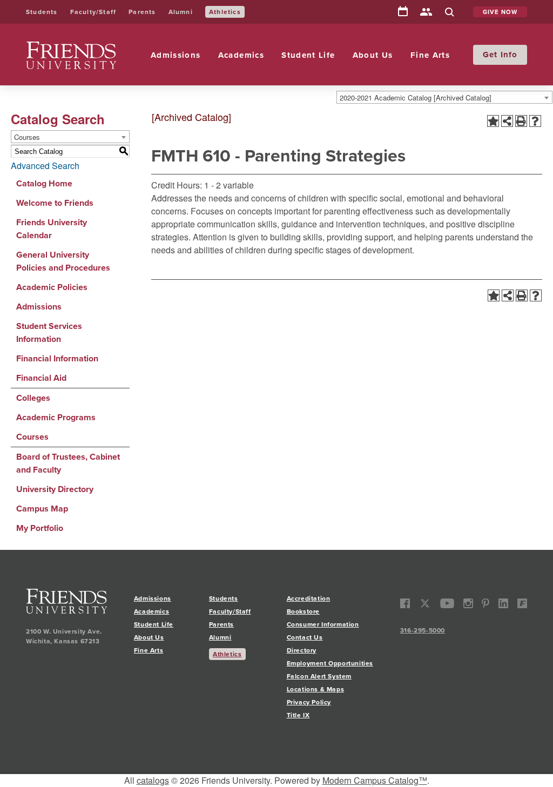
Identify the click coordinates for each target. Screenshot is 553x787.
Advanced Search (45, 165)
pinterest (486, 603)
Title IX (298, 715)
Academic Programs (56, 417)
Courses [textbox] (27, 137)
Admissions (176, 55)
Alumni (180, 12)
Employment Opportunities (330, 663)
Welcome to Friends (54, 203)
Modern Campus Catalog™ (374, 780)
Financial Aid (41, 378)
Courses (32, 437)
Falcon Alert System (319, 676)
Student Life (308, 55)
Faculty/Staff (93, 12)
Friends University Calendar (51, 228)
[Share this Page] (507, 121)
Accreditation (309, 598)
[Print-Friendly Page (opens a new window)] (521, 121)
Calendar (403, 12)
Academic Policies (51, 287)
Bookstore (303, 611)
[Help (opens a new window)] (535, 121)
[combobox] (444, 97)
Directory (426, 12)
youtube (447, 603)
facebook (405, 603)
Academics (241, 55)
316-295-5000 (422, 630)
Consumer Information (323, 624)
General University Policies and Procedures (63, 261)
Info (509, 54)
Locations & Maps (316, 689)
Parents (142, 12)
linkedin (503, 603)
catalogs (153, 780)
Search (449, 12)
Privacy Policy (309, 702)
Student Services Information (49, 332)
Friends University (60, 48)
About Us (373, 55)
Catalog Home (44, 183)
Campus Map (42, 508)
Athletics (225, 12)
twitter (425, 603)
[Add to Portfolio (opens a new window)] (493, 121)
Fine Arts (430, 55)
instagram (468, 603)
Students (42, 12)
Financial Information (57, 358)
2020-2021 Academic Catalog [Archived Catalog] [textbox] (415, 97)
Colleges (33, 398)
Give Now (500, 12)
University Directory (54, 489)
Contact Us (305, 637)
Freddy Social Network (522, 603)
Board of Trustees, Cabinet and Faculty (68, 463)
